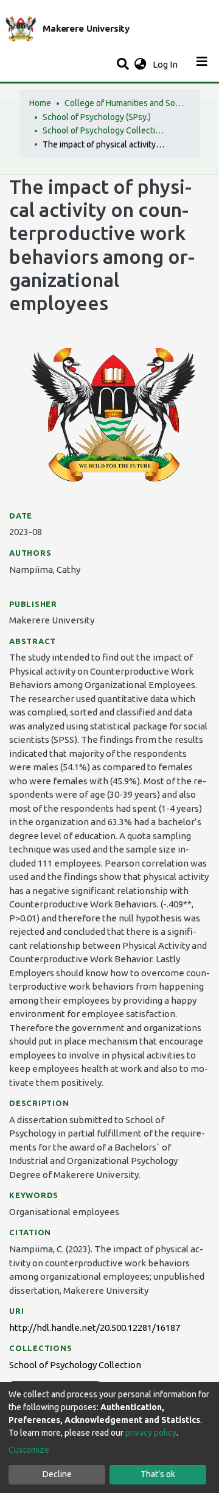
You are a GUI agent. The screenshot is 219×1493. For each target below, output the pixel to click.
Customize (29, 1450)
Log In (166, 64)
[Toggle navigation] (202, 64)
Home (40, 103)
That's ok (158, 1474)
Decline (57, 1474)
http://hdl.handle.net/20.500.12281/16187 (94, 1327)
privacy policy (150, 1433)
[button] (140, 65)
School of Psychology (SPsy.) (97, 117)
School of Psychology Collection (103, 130)
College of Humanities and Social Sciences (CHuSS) (125, 103)
